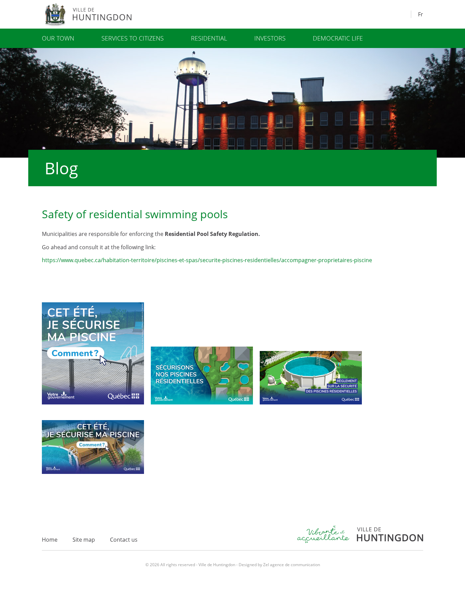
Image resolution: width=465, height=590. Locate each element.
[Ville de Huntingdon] (89, 14)
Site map (84, 539)
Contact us (124, 539)
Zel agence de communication (291, 565)
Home (50, 539)
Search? (403, 13)
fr (420, 14)
